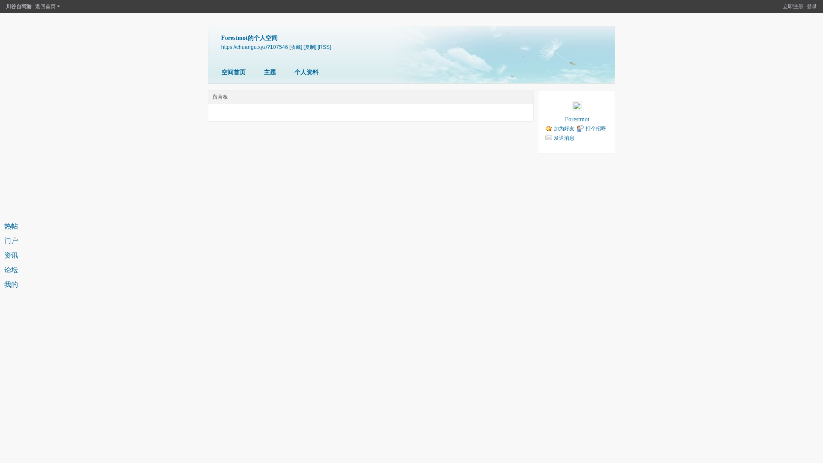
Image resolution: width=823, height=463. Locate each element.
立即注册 (793, 6)
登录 (812, 6)
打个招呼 (596, 129)
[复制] (309, 47)
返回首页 (45, 6)
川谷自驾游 (19, 6)
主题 (270, 72)
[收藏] (295, 47)
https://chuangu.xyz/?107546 (254, 47)
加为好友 (564, 129)
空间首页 (234, 72)
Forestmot (577, 119)
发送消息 (564, 138)
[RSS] (324, 47)
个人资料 (306, 72)
